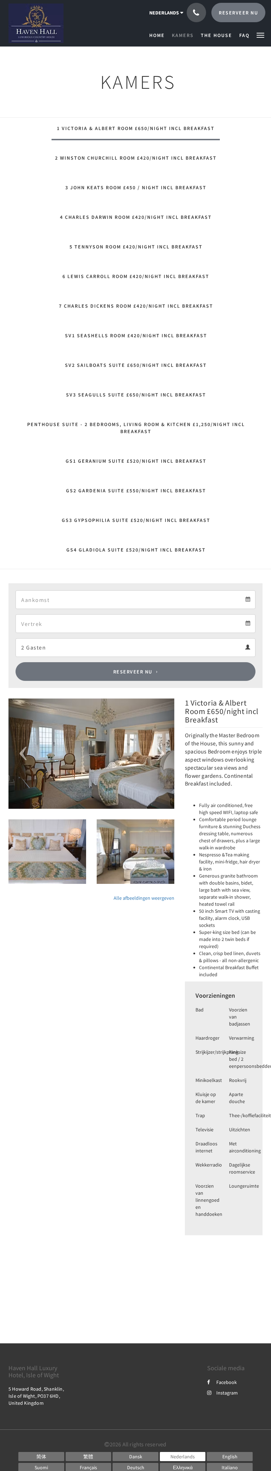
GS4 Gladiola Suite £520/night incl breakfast (136, 550)
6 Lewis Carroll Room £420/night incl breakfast (135, 276)
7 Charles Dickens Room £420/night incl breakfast (136, 306)
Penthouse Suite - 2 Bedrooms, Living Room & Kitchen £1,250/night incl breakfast (136, 428)
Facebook (226, 1382)
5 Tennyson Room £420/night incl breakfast (136, 247)
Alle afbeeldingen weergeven (144, 898)
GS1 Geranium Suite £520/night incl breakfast (136, 461)
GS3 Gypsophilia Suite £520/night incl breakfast (136, 520)
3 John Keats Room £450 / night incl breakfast (135, 187)
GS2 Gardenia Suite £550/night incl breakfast (136, 490)
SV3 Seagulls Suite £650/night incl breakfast (136, 395)
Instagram (227, 1393)
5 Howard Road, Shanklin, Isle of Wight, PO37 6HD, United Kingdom (36, 1396)
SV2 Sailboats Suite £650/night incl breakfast (136, 365)
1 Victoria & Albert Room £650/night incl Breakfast (136, 128)
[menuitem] (158, 35)
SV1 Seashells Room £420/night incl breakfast (136, 335)
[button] (260, 34)
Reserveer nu (132, 672)
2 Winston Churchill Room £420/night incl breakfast (136, 158)
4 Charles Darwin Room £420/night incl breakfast (136, 217)
